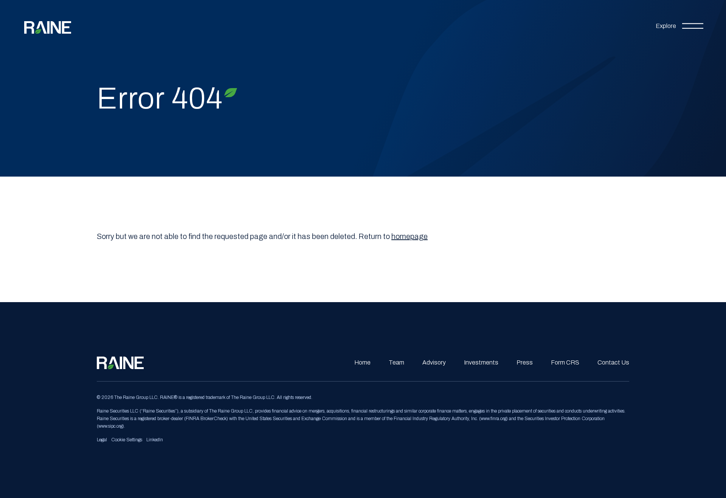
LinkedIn (154, 439)
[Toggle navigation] (679, 24)
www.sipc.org (110, 426)
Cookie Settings (126, 439)
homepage (409, 236)
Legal (102, 439)
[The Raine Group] (47, 24)
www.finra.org (493, 418)
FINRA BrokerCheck (206, 418)
